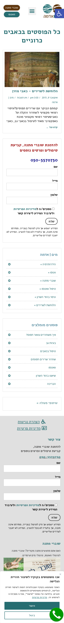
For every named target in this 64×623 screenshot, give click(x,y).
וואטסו (52, 367)
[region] (32, 597)
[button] (32, 11)
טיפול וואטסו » (47, 288)
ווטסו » (52, 272)
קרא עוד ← (52, 127)
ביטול (32, 615)
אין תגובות (22, 97)
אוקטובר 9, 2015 (50, 97)
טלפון (54, 195)
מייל (55, 181)
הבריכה (51, 383)
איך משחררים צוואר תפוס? (41, 334)
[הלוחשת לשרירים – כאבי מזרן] (32, 69)
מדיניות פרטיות (39, 597)
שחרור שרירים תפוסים (43, 359)
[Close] (60, 574)
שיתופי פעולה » (47, 403)
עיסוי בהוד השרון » (45, 297)
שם (56, 167)
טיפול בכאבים (48, 351)
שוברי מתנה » (48, 280)
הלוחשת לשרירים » (45, 305)
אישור (32, 605)
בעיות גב (51, 343)
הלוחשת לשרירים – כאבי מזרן (35, 91)
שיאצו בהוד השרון (46, 375)
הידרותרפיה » (48, 264)
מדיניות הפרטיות (25, 209)
